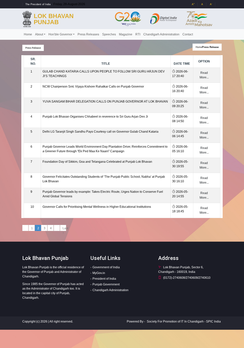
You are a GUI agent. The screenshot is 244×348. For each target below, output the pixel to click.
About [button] (39, 34)
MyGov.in (98, 273)
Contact (187, 34)
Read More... (204, 75)
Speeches (109, 34)
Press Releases (88, 34)
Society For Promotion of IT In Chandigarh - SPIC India (184, 321)
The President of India (38, 4)
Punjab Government (106, 284)
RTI (137, 34)
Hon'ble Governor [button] (60, 34)
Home (28, 34)
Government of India (106, 267)
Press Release (210, 47)
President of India (104, 278)
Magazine (125, 34)
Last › (64, 229)
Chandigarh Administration (161, 34)
